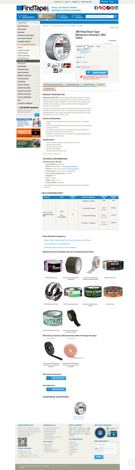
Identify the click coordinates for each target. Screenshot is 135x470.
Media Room (73, 451)
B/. (77, 434)
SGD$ (86, 434)
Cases (98, 46)
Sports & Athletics (24, 94)
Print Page (112, 40)
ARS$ (88, 428)
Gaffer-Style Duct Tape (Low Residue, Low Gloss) (73, 240)
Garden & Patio (23, 69)
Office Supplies (23, 79)
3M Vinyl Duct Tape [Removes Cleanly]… (78, 417)
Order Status (47, 448)
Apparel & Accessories (26, 35)
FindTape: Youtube (104, 7)
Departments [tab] (22, 23)
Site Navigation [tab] (34, 23)
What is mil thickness (73, 169)
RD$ (88, 430)
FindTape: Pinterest (112, 7)
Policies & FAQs (74, 443)
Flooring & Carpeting (23, 50)
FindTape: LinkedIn (116, 7)
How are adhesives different (69, 166)
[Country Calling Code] (97, 448)
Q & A (102, 84)
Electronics (22, 66)
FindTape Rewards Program (51, 450)
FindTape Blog (74, 449)
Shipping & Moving (24, 91)
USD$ (70, 428)
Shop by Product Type (50, 431)
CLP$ (79, 430)
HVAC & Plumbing (23, 53)
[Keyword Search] (37, 114)
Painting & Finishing (23, 58)
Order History (48, 446)
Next (117, 27)
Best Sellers (22, 29)
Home (46, 25)
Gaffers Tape (48, 240)
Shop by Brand (48, 435)
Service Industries (50, 244)
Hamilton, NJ (22, 451)
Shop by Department (49, 433)
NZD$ (74, 434)
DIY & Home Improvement (58, 25)
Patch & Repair (72, 25)
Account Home (48, 444)
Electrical (20, 47)
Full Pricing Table (74, 84)
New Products (23, 26)
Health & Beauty (23, 72)
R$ (74, 430)
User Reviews (50, 88)
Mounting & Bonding (23, 55)
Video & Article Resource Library (52, 437)
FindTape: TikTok (108, 7)
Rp (69, 432)
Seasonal (21, 32)
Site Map (72, 447)
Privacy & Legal (74, 445)
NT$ (72, 435)
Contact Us (73, 442)
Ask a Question (107, 43)
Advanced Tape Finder (50, 429)
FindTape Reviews (49, 439)
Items (92, 46)
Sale (19, 100)
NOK (70, 434)
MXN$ (80, 428)
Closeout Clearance (25, 103)
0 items (108, 2)
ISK (76, 432)
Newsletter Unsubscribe (50, 451)
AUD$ (70, 430)
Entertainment (64, 244)
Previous (112, 27)
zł (79, 434)
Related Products (89, 84)
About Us (72, 453)
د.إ (85, 428)
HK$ (79, 432)
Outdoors (21, 82)
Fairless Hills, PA (23, 457)
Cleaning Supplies (24, 41)
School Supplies (23, 85)
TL (69, 435)
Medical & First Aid (24, 75)
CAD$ (74, 428)
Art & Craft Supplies (25, 38)
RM (88, 432)
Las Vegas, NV (22, 455)
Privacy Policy (65, 466)
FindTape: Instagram (100, 7)
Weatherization (22, 63)
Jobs (71, 454)
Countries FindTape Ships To (51, 428)
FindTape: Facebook (96, 7)
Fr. (76, 430)
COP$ (83, 430)
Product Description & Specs (54, 84)
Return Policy (56, 466)
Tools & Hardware (24, 97)
